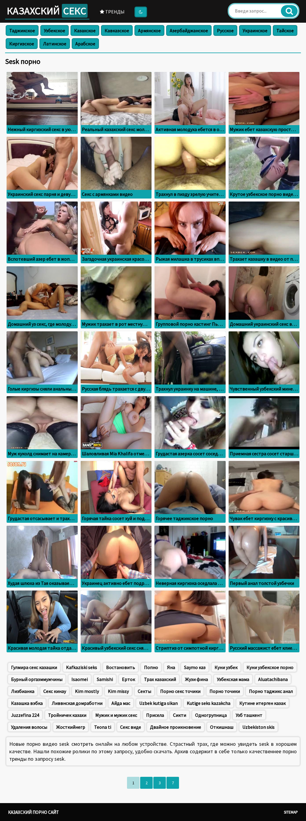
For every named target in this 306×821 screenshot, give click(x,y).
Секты (144, 691)
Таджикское (22, 30)
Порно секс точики (180, 691)
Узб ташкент (249, 715)
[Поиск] (289, 11)
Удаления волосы (29, 727)
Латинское (54, 44)
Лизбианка (22, 691)
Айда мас (120, 703)
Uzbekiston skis (258, 727)
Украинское (255, 30)
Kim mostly (87, 691)
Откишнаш (221, 727)
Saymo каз (195, 667)
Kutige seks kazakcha (208, 703)
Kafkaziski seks (81, 667)
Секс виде (130, 727)
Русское (225, 30)
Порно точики (224, 691)
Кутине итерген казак (262, 703)
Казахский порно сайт (33, 812)
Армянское (149, 30)
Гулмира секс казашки (34, 667)
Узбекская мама (233, 679)
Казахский (46, 10)
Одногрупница (211, 715)
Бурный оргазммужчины (36, 679)
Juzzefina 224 (25, 715)
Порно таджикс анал (271, 691)
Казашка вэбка (27, 703)
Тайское (285, 30)
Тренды (114, 12)
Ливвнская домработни (77, 703)
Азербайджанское (189, 30)
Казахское (85, 30)
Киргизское (21, 44)
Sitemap (291, 812)
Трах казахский (160, 679)
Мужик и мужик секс (116, 715)
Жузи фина (196, 679)
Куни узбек (226, 667)
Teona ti (102, 727)
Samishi (105, 679)
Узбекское (54, 30)
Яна (171, 667)
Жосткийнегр (70, 727)
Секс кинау (54, 691)
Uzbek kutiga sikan (158, 703)
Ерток (128, 679)
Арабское (85, 44)
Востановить (120, 667)
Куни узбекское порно (270, 667)
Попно (151, 667)
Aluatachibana (273, 679)
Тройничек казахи (67, 715)
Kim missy (118, 691)
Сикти (179, 715)
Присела (155, 715)
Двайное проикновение (175, 727)
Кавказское (117, 30)
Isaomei (79, 679)
